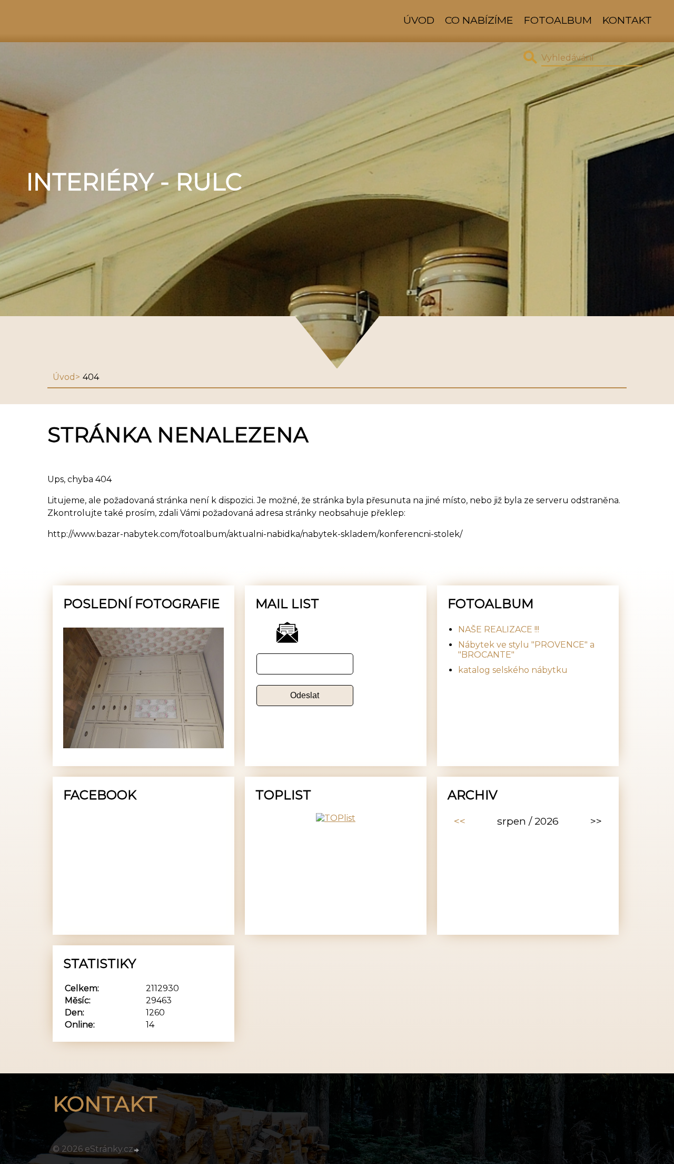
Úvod (418, 20)
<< (459, 821)
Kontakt (627, 20)
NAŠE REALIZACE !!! (498, 629)
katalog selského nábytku (513, 670)
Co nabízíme (479, 20)
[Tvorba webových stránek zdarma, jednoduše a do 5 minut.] (137, 1150)
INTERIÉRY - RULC (134, 182)
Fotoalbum (558, 20)
